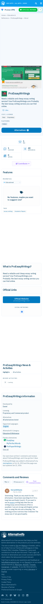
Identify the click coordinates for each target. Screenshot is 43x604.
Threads (32, 564)
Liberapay (31, 569)
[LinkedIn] (27, 595)
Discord (27, 562)
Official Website (22, 300)
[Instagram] (23, 595)
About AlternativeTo (8, 585)
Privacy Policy (6, 579)
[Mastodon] (11, 595)
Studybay (10, 440)
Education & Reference (11, 433)
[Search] (36, 3)
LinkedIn (15, 567)
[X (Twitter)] (7, 595)
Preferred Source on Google (11, 590)
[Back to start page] (3, 3)
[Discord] (2, 595)
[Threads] (19, 595)
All (6, 482)
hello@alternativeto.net (10, 562)
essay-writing (8, 211)
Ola (17, 546)
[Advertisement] (21, 43)
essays (12, 502)
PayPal (4, 571)
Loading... (11, 382)
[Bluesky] (15, 595)
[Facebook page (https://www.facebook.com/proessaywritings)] (22, 312)
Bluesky (26, 564)
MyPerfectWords (14, 443)
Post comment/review (35, 482)
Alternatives (20, 130)
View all (6, 450)
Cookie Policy (6, 582)
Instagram (5, 567)
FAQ (2, 574)
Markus (24, 546)
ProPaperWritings (14, 446)
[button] (5, 110)
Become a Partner (8, 587)
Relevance (18, 482)
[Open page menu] (41, 3)
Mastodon (18, 564)
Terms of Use (6, 577)
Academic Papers (20, 211)
